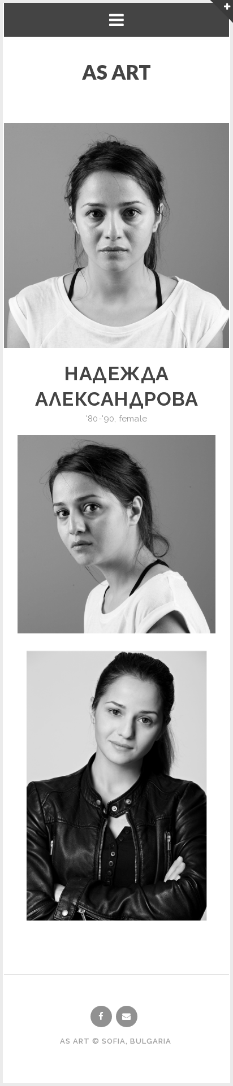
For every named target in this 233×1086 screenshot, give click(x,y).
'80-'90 (100, 419)
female (133, 419)
